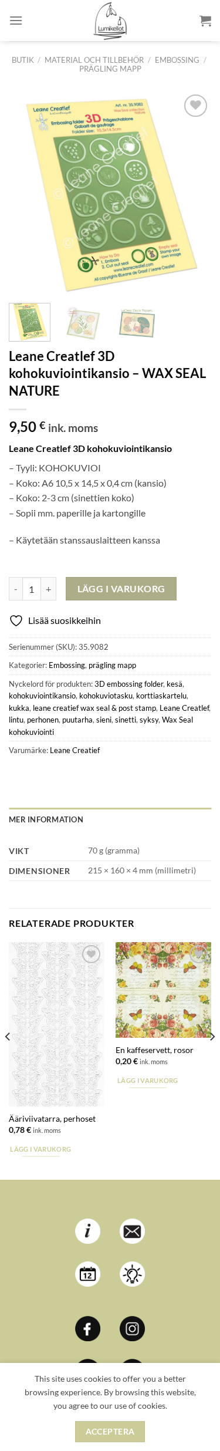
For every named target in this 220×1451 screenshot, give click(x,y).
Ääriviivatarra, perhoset (52, 1118)
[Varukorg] (205, 20)
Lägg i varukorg (121, 588)
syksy (149, 719)
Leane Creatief (75, 750)
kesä (174, 684)
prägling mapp (110, 68)
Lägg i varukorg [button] (40, 1149)
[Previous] (27, 193)
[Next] (192, 193)
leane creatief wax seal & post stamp (94, 708)
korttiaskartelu (161, 695)
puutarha (77, 719)
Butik (23, 60)
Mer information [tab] (46, 819)
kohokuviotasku (106, 695)
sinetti (125, 719)
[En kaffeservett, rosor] (163, 990)
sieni (103, 719)
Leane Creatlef (184, 708)
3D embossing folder (128, 684)
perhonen (43, 719)
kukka (19, 708)
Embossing (177, 60)
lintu (16, 719)
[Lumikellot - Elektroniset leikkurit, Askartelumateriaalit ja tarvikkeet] (110, 20)
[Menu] (16, 20)
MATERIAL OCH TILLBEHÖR (94, 60)
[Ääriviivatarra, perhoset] (56, 1024)
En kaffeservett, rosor (155, 1050)
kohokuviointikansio (42, 695)
